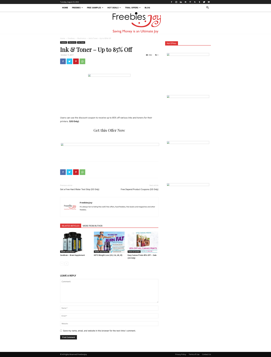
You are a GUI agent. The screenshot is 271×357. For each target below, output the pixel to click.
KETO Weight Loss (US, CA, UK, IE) (108, 255)
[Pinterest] (190, 2)
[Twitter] (204, 2)
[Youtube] (209, 2)
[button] (207, 8)
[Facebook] (171, 2)
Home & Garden (134, 252)
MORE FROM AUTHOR (92, 226)
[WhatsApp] (82, 61)
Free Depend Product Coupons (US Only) (139, 189)
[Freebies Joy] (135, 22)
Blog (147, 7)
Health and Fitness (68, 252)
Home (65, 7)
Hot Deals (113, 7)
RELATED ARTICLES (70, 226)
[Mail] (185, 2)
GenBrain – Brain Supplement (72, 255)
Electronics (81, 38)
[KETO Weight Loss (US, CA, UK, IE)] (109, 242)
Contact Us (206, 354)
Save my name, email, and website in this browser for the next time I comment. (99, 330)
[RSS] (195, 2)
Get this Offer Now (109, 130)
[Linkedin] (181, 2)
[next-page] (66, 263)
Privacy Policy (180, 354)
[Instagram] (176, 2)
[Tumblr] (199, 2)
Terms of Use (194, 354)
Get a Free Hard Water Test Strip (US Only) (79, 189)
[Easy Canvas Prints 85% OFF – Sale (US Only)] (143, 242)
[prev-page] (62, 263)
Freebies (76, 7)
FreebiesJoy (86, 202)
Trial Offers (131, 7)
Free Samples (94, 7)
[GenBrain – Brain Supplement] (75, 242)
